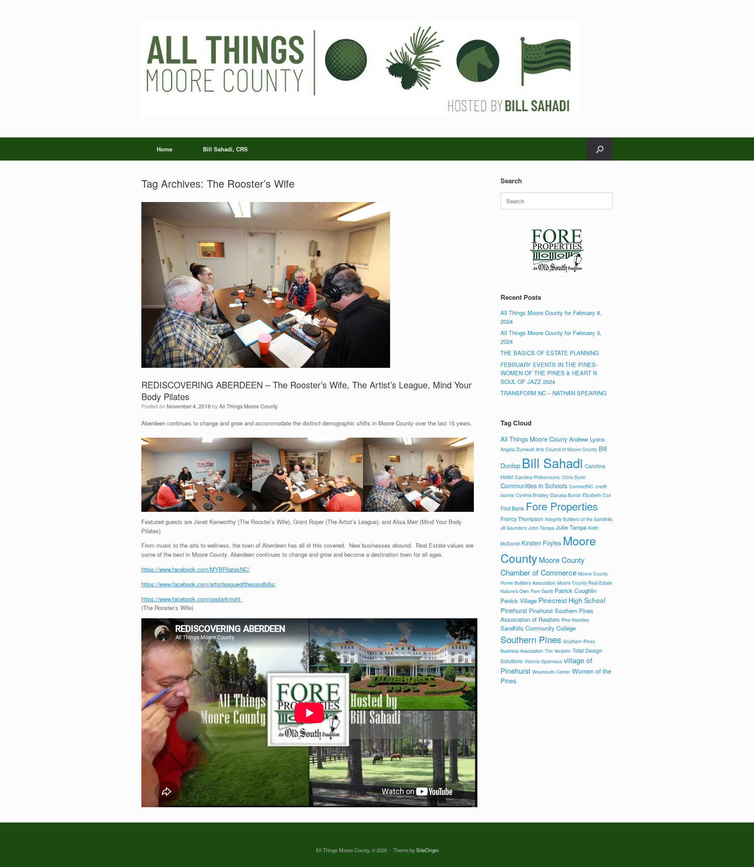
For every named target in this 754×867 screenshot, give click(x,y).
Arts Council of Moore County (566, 449)
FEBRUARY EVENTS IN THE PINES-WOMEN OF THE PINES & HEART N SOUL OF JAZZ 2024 (548, 373)
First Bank (512, 508)
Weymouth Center (551, 671)
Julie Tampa (571, 527)
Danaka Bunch (565, 495)
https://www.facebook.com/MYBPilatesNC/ (195, 569)
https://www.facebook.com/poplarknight (191, 599)
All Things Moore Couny (533, 438)
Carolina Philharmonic (537, 477)
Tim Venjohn (558, 651)
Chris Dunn (574, 477)
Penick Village (518, 600)
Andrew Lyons (587, 439)
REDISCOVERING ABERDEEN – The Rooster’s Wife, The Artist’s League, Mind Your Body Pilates (306, 390)
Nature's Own (514, 591)
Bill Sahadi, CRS (225, 149)
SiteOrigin (427, 849)
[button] (600, 149)
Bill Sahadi (552, 462)
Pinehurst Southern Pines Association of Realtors (546, 615)
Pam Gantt (542, 591)
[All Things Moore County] (359, 69)
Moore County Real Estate (584, 582)
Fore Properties (562, 506)
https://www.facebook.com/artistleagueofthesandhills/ (208, 584)
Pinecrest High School (571, 600)
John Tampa (541, 527)
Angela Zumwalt (517, 449)
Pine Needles (575, 620)
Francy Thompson (521, 518)
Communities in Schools (533, 485)
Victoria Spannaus (543, 661)
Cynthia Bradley (532, 495)
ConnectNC (581, 486)
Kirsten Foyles (541, 542)
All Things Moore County (248, 406)
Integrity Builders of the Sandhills (578, 519)
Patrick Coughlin (575, 590)
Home (164, 149)
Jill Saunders (513, 527)
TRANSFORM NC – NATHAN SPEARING (553, 393)
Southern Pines (530, 639)
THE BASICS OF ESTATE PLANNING (549, 353)
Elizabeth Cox (597, 495)
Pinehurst (513, 610)
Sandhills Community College (538, 628)
